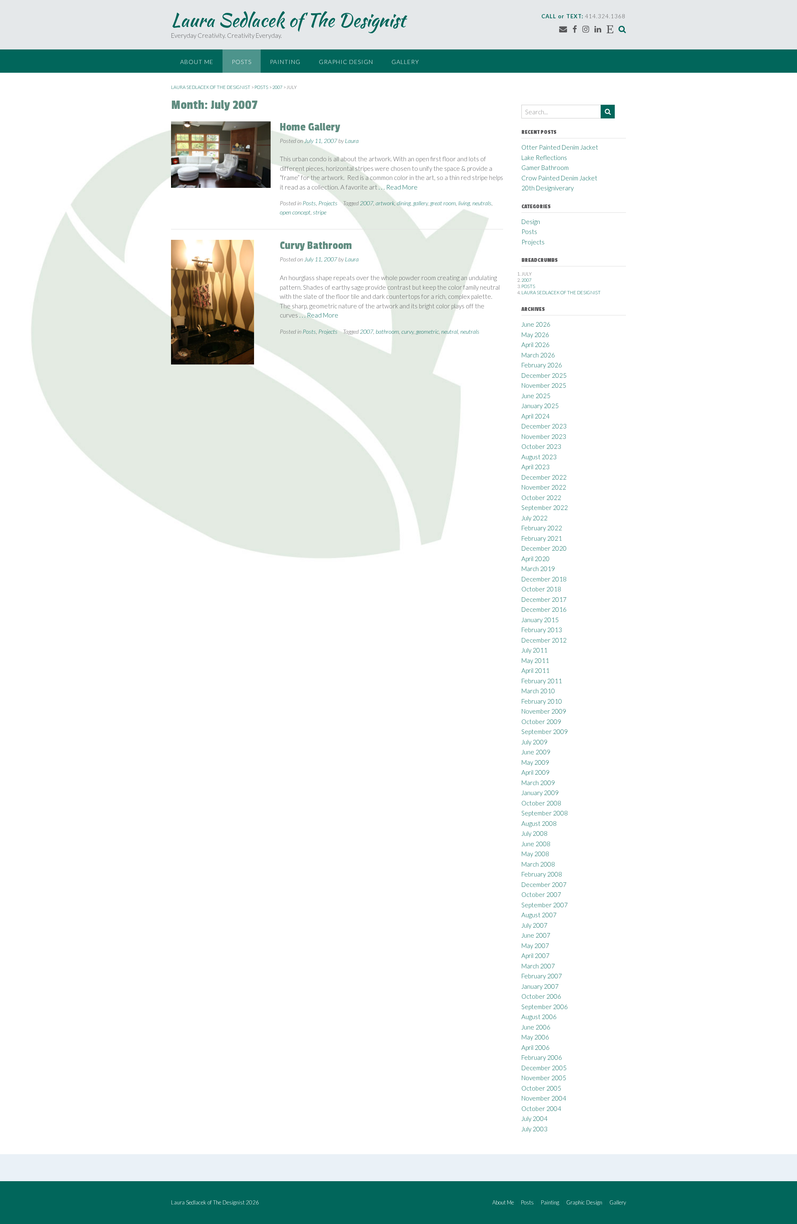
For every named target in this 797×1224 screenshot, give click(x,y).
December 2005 (544, 1067)
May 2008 (535, 853)
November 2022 (543, 487)
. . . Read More (398, 187)
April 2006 (535, 1047)
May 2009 (535, 762)
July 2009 (534, 742)
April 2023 (535, 466)
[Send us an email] (563, 29)
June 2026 (535, 324)
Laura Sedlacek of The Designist (288, 20)
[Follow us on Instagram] (585, 29)
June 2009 (535, 752)
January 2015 (540, 619)
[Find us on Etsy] (609, 29)
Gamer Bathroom (545, 167)
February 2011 (541, 681)
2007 (366, 203)
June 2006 (535, 1027)
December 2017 (544, 599)
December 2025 (544, 375)
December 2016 (544, 609)
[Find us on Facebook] (574, 29)
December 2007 (544, 884)
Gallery (405, 61)
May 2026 (535, 334)
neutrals (481, 203)
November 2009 (543, 711)
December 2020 (544, 548)
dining (404, 203)
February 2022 (541, 528)
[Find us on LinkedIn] (597, 29)
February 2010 (541, 701)
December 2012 (544, 640)
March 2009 (538, 782)
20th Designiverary (547, 188)
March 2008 (538, 864)
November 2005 (543, 1077)
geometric (427, 331)
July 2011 (534, 650)
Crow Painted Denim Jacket (559, 178)
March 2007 (538, 966)
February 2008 (541, 874)
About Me (196, 61)
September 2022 (544, 507)
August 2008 (539, 823)
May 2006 (535, 1037)
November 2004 (543, 1098)
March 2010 (538, 691)
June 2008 (535, 843)
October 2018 (541, 589)
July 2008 (534, 833)
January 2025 (540, 405)
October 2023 (541, 446)
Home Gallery (310, 127)
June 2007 (535, 935)
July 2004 (534, 1118)
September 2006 (544, 1006)
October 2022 (541, 497)
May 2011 (535, 660)
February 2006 (541, 1057)
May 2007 (535, 945)
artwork (385, 203)
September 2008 (544, 813)
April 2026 (535, 344)
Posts (242, 61)
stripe (319, 212)
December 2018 (544, 579)
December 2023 (544, 426)
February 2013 (541, 629)
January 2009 (540, 792)
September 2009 (544, 731)
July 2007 (534, 925)
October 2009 (541, 721)
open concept (295, 212)
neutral (449, 331)
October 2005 (541, 1088)
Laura (352, 140)
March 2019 (538, 568)
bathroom (387, 331)
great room (443, 203)
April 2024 (535, 416)
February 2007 (541, 976)
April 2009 (535, 772)
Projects (327, 203)
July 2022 (534, 518)
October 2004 (541, 1108)
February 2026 (541, 365)
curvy (407, 331)
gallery (420, 203)
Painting (285, 61)
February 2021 (541, 538)
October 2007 (541, 894)
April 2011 (535, 670)
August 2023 (539, 457)
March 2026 (538, 355)
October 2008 (541, 803)
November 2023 (543, 436)
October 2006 (541, 996)
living (464, 203)
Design (530, 221)
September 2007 (544, 905)
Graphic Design (346, 61)
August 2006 (539, 1016)
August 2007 (539, 915)
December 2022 (544, 477)
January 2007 (540, 986)
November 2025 (543, 385)
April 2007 (535, 955)
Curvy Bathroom (316, 245)
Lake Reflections (544, 157)
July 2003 (534, 1129)
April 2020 (535, 558)
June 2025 (535, 395)
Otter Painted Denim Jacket (559, 147)
